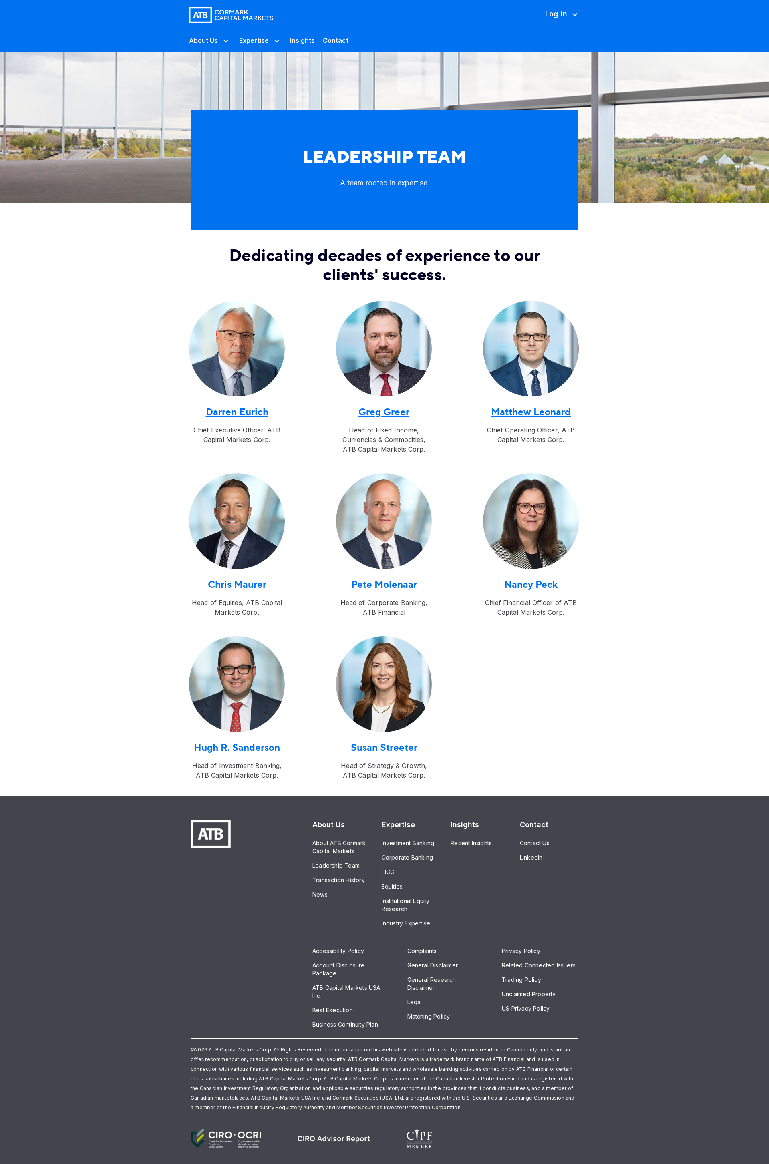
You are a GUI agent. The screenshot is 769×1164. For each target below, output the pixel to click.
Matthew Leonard (531, 412)
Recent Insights (471, 843)
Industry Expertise (406, 923)
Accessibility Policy (338, 950)
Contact (335, 40)
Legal (414, 1002)
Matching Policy (428, 1016)
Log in (556, 19)
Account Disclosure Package (338, 969)
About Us (203, 40)
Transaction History (338, 880)
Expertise (254, 40)
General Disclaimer (432, 965)
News (320, 894)
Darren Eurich (237, 412)
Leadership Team (336, 865)
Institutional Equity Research (406, 904)
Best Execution (332, 1010)
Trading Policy (521, 979)
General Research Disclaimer (431, 983)
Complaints (422, 950)
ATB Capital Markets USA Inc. (346, 991)
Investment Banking (408, 843)
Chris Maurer (237, 585)
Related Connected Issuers (539, 965)
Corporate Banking (407, 857)
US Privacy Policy (526, 1008)
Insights (302, 40)
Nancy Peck (531, 585)
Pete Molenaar (384, 585)
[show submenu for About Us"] (224, 40)
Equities (392, 886)
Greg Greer (383, 412)
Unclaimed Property (529, 994)
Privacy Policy (521, 950)
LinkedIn (531, 857)
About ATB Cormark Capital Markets (339, 847)
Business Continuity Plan (345, 1024)
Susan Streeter (384, 748)
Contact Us (535, 843)
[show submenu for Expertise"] (275, 40)
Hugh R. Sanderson (237, 748)
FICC (388, 871)
